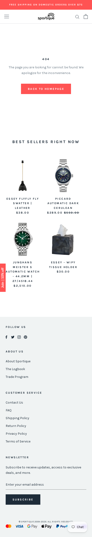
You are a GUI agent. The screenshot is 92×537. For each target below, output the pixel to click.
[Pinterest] (25, 336)
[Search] (77, 17)
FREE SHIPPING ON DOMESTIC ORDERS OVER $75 (46, 4)
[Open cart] (86, 16)
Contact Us (14, 403)
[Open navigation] (6, 16)
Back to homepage (46, 89)
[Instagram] (19, 336)
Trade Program (17, 377)
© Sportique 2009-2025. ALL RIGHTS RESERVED (46, 521)
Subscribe (23, 499)
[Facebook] (6, 336)
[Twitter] (12, 336)
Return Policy (16, 426)
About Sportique (18, 361)
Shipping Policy (17, 418)
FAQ (9, 410)
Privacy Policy (16, 434)
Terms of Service (18, 441)
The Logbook (15, 369)
